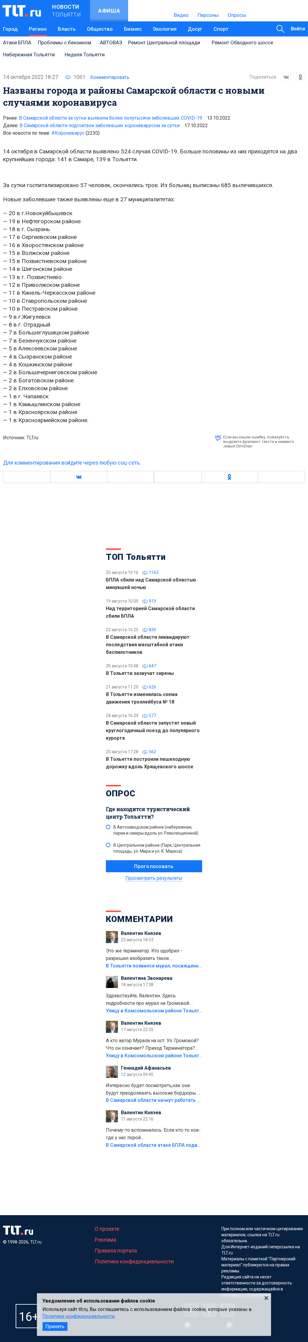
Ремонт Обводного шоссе (242, 42)
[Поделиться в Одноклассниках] (298, 77)
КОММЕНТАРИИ (139, 919)
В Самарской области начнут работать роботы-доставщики (176, 1100)
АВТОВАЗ (111, 42)
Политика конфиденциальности (134, 1261)
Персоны (208, 15)
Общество (100, 29)
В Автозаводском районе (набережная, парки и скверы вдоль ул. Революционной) (156, 830)
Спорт (221, 29)
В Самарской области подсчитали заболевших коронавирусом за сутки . (101, 125)
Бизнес (133, 29)
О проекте (107, 1229)
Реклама (105, 1240)
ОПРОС (120, 793)
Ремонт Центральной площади (164, 42)
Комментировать (109, 77)
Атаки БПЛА (17, 42)
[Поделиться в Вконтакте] (283, 77)
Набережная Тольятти (29, 55)
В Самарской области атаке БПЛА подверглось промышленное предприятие (195, 1145)
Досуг (195, 29)
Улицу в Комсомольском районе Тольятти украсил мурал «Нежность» (187, 1011)
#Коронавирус (75, 133)
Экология (165, 29)
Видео (181, 15)
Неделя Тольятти (85, 55)
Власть (67, 29)
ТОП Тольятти (135, 557)
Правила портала (116, 1250)
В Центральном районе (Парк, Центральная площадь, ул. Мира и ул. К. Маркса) (156, 848)
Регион (38, 29)
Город (10, 29)
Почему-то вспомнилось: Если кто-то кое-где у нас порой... (153, 1133)
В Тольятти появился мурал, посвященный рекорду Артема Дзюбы (184, 966)
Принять (54, 1326)
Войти (298, 29)
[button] (78, 477)
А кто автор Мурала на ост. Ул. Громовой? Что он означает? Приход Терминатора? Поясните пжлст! (152, 1045)
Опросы (237, 15)
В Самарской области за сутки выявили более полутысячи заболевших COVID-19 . (111, 118)
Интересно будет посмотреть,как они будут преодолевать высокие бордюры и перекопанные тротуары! (153, 1090)
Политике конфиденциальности (78, 1316)
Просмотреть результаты (154, 878)
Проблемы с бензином (64, 42)
